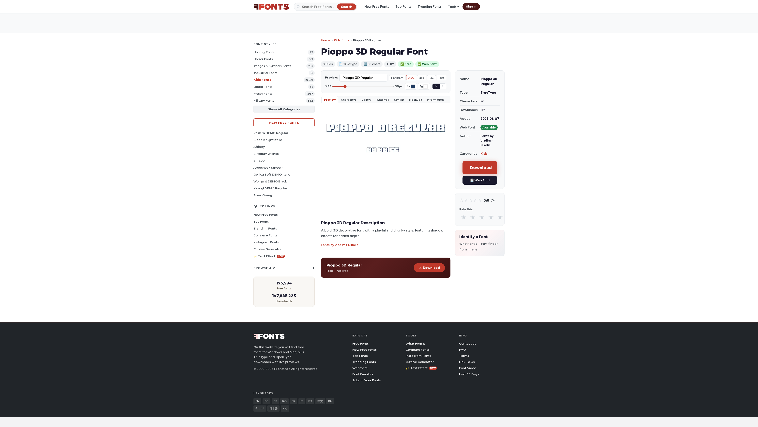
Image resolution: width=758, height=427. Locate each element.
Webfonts (360, 368)
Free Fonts (360, 343)
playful (380, 230)
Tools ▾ (453, 7)
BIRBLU (259, 160)
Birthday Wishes (266, 154)
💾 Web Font (480, 180)
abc (421, 77)
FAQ (462, 349)
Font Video (467, 368)
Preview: (331, 77)
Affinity (259, 147)
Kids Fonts (262, 80)
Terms (464, 356)
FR (293, 401)
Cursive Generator (267, 249)
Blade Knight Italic (267, 140)
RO (284, 401)
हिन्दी (285, 408)
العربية (259, 408)
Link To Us (467, 362)
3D (335, 230)
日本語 (273, 408)
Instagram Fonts (266, 242)
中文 (320, 401)
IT (301, 401)
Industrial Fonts (265, 73)
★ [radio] (464, 217)
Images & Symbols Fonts (272, 66)
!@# (441, 77)
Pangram (397, 77)
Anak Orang (262, 195)
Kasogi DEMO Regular (270, 188)
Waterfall (382, 99)
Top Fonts (403, 7)
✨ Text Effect (268, 256)
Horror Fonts (263, 59)
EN (257, 401)
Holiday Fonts (264, 52)
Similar (399, 99)
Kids (484, 154)
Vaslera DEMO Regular (270, 133)
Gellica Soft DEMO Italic (271, 174)
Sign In (471, 6)
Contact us (467, 343)
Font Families (362, 374)
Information (435, 99)
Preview (330, 99)
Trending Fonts (430, 7)
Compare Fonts (265, 235)
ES (275, 401)
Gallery (366, 99)
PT (310, 401)
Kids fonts (341, 40)
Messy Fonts (262, 93)
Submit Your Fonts (366, 380)
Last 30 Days (469, 374)
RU (330, 401)
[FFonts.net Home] (271, 7)
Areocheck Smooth (268, 167)
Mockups (415, 99)
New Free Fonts (376, 7)
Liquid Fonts (262, 87)
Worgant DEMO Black (270, 181)
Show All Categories (284, 109)
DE (266, 401)
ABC (411, 77)
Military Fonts (263, 100)
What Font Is (415, 343)
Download (431, 268)
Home (325, 40)
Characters (348, 99)
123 (431, 77)
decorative (347, 230)
